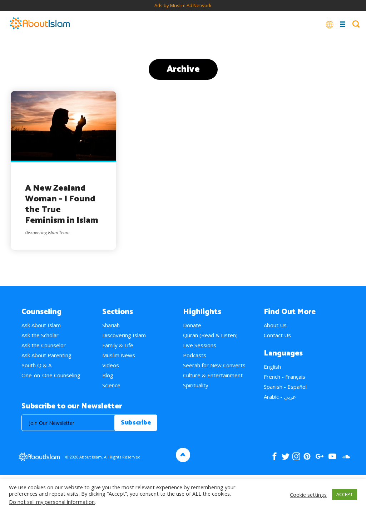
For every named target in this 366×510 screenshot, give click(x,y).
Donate (192, 325)
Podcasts (194, 355)
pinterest (307, 456)
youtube (332, 456)
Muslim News (118, 355)
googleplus (319, 456)
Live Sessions (199, 345)
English (272, 366)
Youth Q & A (36, 365)
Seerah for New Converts (214, 365)
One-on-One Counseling (50, 375)
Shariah (111, 325)
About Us (275, 325)
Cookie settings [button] (308, 494)
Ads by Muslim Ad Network (183, 5)
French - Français (284, 376)
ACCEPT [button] (344, 494)
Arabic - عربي (280, 396)
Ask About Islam (41, 325)
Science (111, 385)
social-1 (346, 456)
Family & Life (117, 345)
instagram (296, 456)
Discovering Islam (124, 335)
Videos (110, 365)
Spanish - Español (285, 386)
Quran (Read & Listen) (210, 335)
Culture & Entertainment (213, 375)
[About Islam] (39, 24)
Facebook (274, 456)
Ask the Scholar (40, 335)
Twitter (285, 456)
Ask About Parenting (46, 355)
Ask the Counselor (43, 345)
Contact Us (277, 335)
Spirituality (195, 385)
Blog (107, 375)
